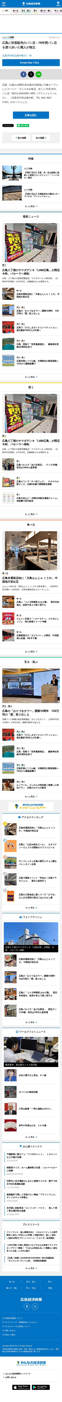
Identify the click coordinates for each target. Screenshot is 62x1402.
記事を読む (31, 115)
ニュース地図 (8, 37)
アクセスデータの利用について (17, 1326)
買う (35, 10)
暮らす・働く (45, 10)
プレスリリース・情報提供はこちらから (20, 1322)
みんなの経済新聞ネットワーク (31, 1363)
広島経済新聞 (31, 4)
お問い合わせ (9, 1330)
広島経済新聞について (13, 1318)
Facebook (27, 1306)
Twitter (35, 1306)
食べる (15, 10)
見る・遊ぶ (26, 10)
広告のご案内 (9, 1335)
